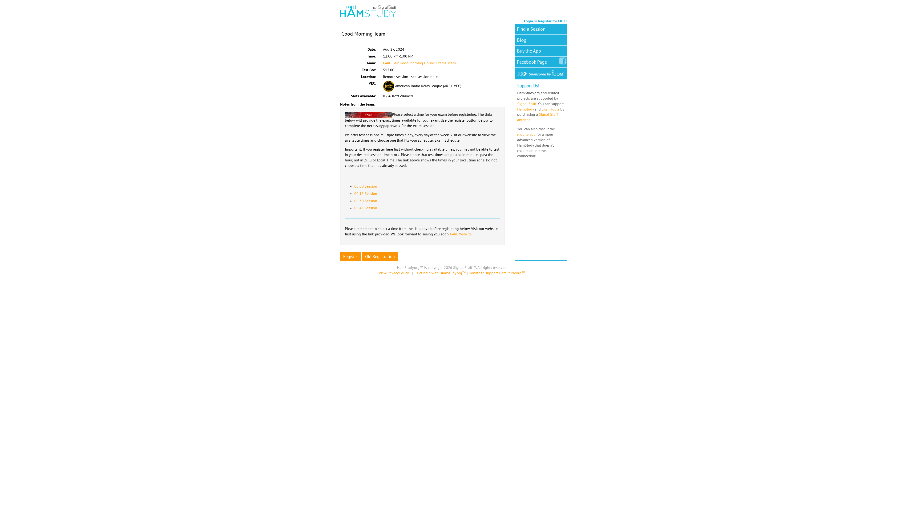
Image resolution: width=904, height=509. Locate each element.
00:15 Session (365, 193)
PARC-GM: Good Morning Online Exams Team (419, 63)
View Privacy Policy (393, 273)
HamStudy (525, 109)
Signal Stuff (526, 103)
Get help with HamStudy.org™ (441, 273)
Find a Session (531, 29)
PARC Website (461, 234)
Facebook (532, 62)
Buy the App (529, 51)
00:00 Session (365, 186)
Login (528, 21)
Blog (521, 40)
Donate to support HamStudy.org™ (497, 273)
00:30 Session (365, 200)
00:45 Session (365, 207)
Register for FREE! (552, 21)
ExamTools (550, 109)
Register (350, 256)
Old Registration (380, 256)
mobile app (526, 134)
